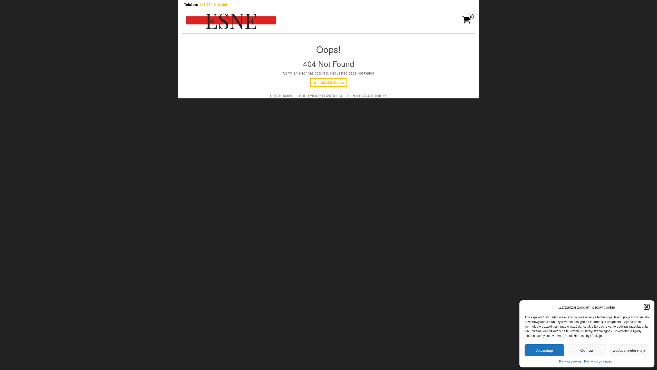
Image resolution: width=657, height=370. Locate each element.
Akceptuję (544, 350)
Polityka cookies (570, 361)
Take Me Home (331, 82)
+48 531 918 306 (213, 4)
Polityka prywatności (598, 361)
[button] (646, 306)
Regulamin (281, 95)
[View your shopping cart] (466, 21)
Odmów (587, 350)
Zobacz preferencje (629, 350)
